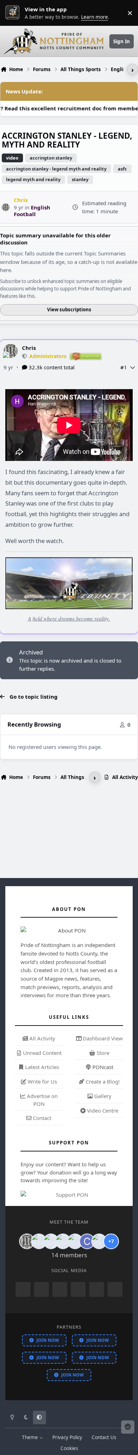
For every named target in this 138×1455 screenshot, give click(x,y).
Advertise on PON (41, 1099)
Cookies (69, 1448)
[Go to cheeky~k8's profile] (39, 1241)
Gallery (102, 1095)
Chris (29, 348)
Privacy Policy (67, 1437)
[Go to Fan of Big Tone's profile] (63, 1241)
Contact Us (104, 1437)
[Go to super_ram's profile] (51, 1241)
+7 (111, 1241)
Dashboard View (102, 1038)
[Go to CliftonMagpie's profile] (87, 1241)
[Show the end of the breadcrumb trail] (132, 69)
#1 (123, 367)
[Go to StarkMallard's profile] (99, 1241)
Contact (41, 1117)
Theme (30, 1437)
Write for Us (41, 1081)
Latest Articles (41, 1066)
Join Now (47, 1340)
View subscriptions (69, 309)
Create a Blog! (102, 1081)
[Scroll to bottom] (127, 1427)
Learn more (14, 12)
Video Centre (102, 1110)
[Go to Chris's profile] (6, 207)
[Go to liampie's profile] (75, 1241)
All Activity (41, 1038)
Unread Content (42, 1052)
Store (102, 1052)
